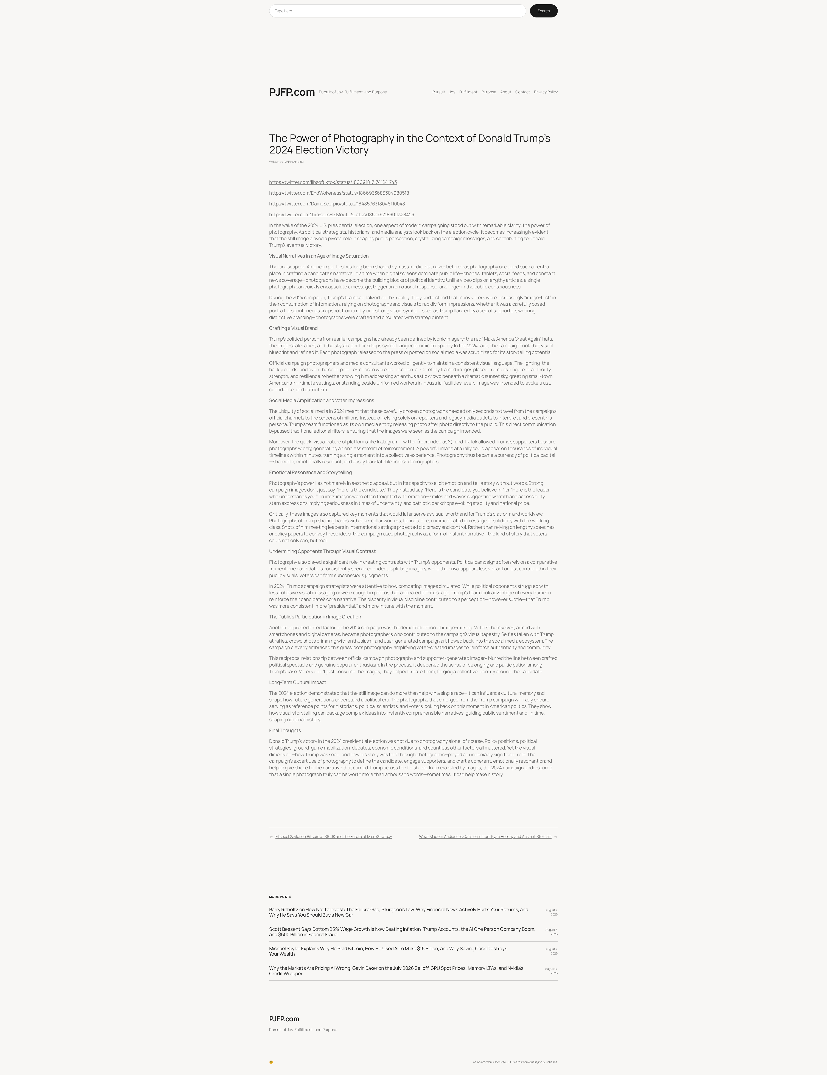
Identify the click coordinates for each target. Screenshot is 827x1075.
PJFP (287, 162)
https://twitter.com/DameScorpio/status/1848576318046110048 (337, 203)
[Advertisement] (413, 52)
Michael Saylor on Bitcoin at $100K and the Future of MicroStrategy (333, 836)
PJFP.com (292, 92)
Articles (298, 162)
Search (544, 10)
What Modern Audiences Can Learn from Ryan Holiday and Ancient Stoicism (485, 836)
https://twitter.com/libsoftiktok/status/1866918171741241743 (333, 182)
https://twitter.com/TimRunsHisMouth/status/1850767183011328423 (341, 214)
